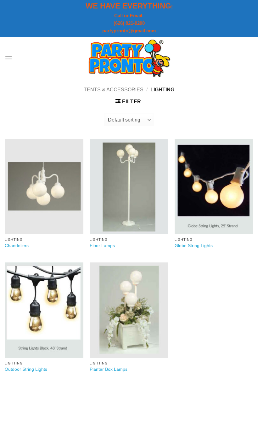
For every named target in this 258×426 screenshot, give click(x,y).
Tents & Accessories (113, 89)
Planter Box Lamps (108, 369)
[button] (8, 58)
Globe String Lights (194, 245)
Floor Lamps (102, 245)
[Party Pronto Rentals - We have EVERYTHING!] (129, 57)
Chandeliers (17, 245)
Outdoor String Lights (26, 369)
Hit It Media (104, 406)
